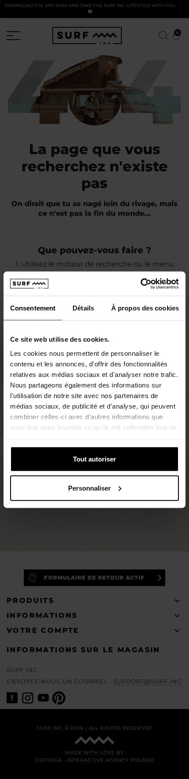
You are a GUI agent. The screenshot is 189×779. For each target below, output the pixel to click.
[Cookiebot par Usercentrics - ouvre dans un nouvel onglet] (140, 283)
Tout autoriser (94, 459)
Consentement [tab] (32, 308)
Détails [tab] (83, 308)
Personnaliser (89, 487)
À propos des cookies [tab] (145, 308)
